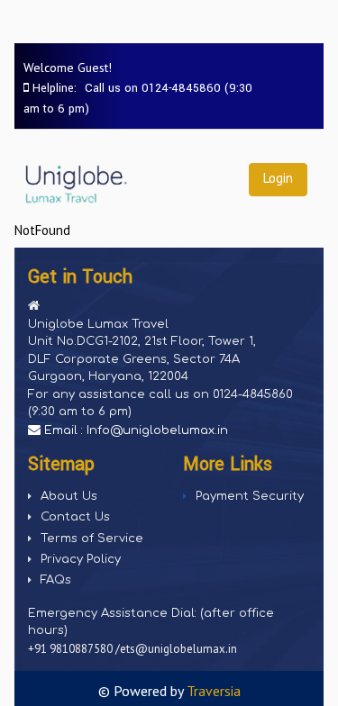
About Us (69, 496)
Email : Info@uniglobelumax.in (134, 430)
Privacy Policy (81, 559)
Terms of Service (92, 538)
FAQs (56, 580)
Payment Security (250, 496)
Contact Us (75, 517)
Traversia (214, 691)
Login (278, 177)
